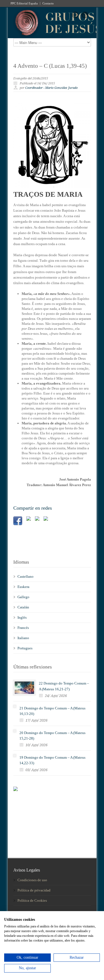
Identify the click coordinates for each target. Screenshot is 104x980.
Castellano (25, 576)
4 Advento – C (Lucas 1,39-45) (50, 66)
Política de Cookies (32, 900)
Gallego (23, 597)
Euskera (23, 587)
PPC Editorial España (24, 3)
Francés (23, 628)
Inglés (22, 617)
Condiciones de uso (32, 880)
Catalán (23, 607)
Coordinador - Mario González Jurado (51, 88)
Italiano (23, 638)
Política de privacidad (33, 890)
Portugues (24, 648)
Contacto (48, 3)
